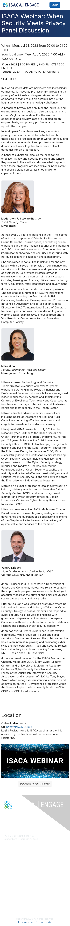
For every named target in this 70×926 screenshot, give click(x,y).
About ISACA (10, 897)
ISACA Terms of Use (14, 907)
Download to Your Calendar (35, 783)
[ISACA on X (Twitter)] (8, 814)
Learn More (10, 876)
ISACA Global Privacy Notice (19, 910)
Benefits (8, 873)
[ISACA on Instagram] (19, 814)
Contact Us (9, 848)
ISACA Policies (11, 904)
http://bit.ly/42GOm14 (19, 727)
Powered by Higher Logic (35, 922)
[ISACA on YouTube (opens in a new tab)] (15, 814)
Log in (55, 4)
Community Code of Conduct (19, 901)
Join (6, 870)
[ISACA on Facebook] (5, 814)
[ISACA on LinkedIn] (12, 814)
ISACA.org (9, 842)
